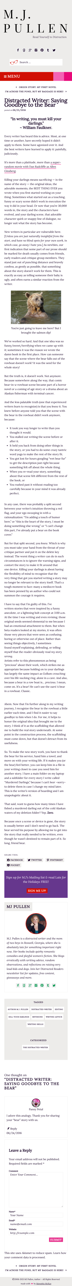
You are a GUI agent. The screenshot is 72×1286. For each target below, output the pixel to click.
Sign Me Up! (37, 890)
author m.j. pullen (18, 1009)
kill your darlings (19, 1017)
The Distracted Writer (35, 1047)
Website (12, 1230)
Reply (13, 1128)
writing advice (54, 1017)
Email (12, 1221)
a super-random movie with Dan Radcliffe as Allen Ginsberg (32, 167)
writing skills (35, 1024)
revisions (37, 1017)
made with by (36, 1283)
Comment (13, 1171)
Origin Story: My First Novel (37, 87)
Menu (14, 76)
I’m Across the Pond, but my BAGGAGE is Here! (34, 91)
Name (12, 1212)
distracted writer (41, 1009)
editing (59, 1009)
